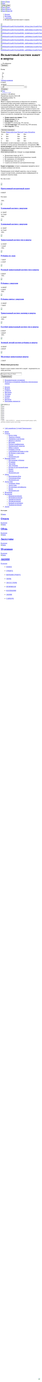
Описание (4, 99)
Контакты (8, 399)
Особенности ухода (7, 150)
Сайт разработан (18, 428)
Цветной (20, 132)
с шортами (8, 18)
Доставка (8, 394)
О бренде (8, 390)
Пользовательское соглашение (15, 380)
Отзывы (7, 396)
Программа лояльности (12, 401)
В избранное (7, 63)
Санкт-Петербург (29, 132)
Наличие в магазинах (8, 130)
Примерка (4, 65)
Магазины (8, 392)
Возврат (7, 389)
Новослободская (11, 132)
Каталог (7, 14)
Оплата (7, 397)
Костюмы (8, 16)
